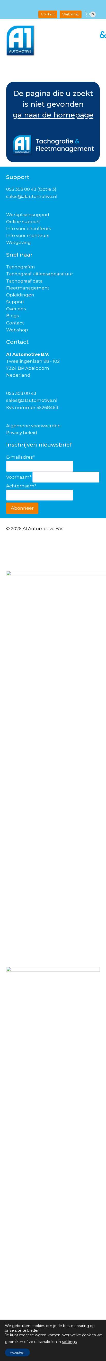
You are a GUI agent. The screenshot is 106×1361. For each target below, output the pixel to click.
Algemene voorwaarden (33, 425)
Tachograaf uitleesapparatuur (39, 273)
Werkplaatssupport (28, 214)
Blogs (12, 315)
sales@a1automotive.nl (31, 400)
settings (69, 1341)
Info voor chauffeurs (28, 228)
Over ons (16, 308)
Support (15, 301)
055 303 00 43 (21, 393)
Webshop (70, 14)
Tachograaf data (24, 281)
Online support (23, 221)
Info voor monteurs (27, 235)
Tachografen (20, 266)
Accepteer (17, 1352)
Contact (48, 14)
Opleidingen (20, 294)
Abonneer (22, 508)
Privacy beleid (21, 432)
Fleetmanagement (27, 288)
